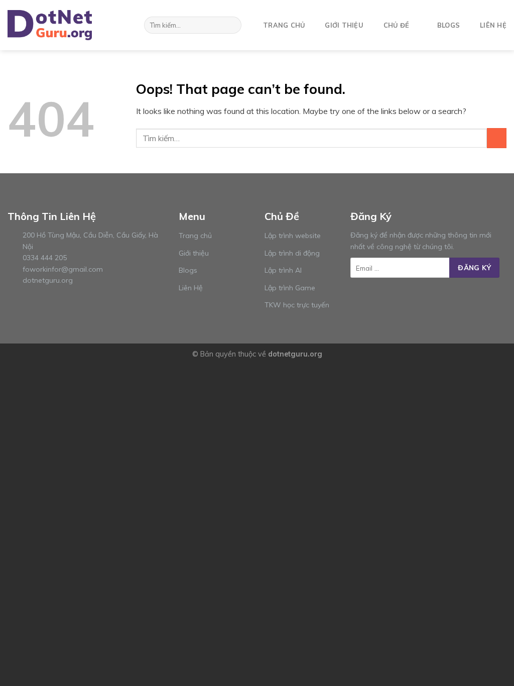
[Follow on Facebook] (356, 297)
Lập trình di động (292, 253)
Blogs (448, 25)
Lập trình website (293, 235)
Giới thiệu (344, 25)
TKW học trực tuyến (297, 304)
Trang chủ (284, 25)
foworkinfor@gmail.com (63, 269)
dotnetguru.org (48, 280)
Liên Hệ (191, 287)
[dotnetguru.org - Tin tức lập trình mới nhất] (58, 25)
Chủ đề (396, 25)
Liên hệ (493, 25)
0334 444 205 (45, 257)
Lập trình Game (290, 287)
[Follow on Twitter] (381, 297)
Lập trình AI (283, 270)
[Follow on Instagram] (368, 297)
